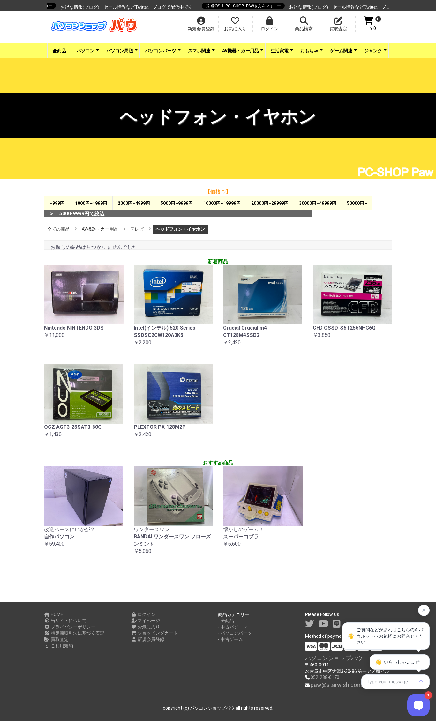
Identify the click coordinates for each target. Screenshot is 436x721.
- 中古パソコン (232, 626)
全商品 (59, 50)
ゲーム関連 (341, 50)
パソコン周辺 (119, 50)
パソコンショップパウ (334, 658)
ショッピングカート (157, 633)
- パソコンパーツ (235, 633)
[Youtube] (323, 624)
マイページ (148, 620)
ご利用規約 (61, 645)
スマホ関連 (199, 50)
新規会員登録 (150, 639)
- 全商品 (226, 620)
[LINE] (337, 624)
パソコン (85, 50)
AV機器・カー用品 (240, 50)
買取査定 (59, 639)
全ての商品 (58, 229)
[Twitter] (309, 624)
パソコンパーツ (160, 50)
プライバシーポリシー (72, 626)
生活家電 (280, 50)
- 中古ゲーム (230, 639)
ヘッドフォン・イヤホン (180, 229)
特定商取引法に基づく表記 (77, 633)
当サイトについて (68, 620)
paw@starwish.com (336, 684)
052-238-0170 (325, 677)
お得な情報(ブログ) (70, 7)
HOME (56, 614)
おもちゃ (309, 50)
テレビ (137, 229)
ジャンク (373, 50)
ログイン (146, 614)
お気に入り (148, 626)
